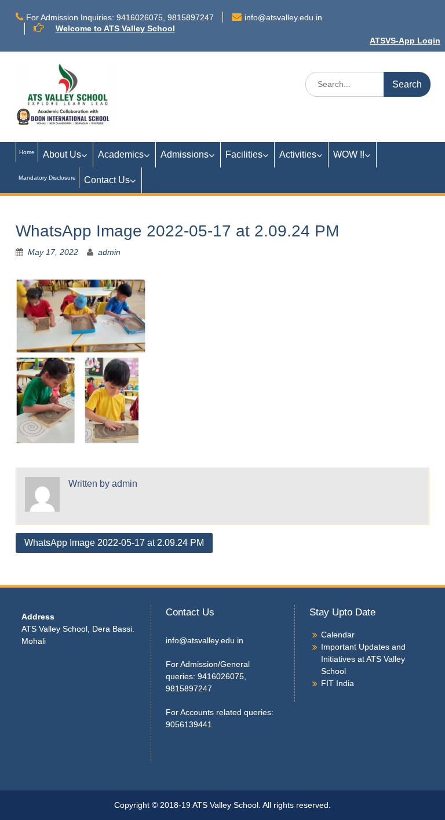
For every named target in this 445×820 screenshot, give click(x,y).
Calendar (338, 634)
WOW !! (348, 154)
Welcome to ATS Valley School (115, 28)
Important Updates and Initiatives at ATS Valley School (363, 659)
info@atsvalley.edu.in (283, 17)
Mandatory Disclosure (47, 177)
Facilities (243, 154)
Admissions (185, 154)
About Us (62, 154)
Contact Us (107, 180)
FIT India (337, 683)
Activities (297, 154)
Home (27, 152)
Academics (121, 154)
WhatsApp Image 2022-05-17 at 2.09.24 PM (114, 543)
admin (109, 252)
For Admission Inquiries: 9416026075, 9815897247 (120, 17)
